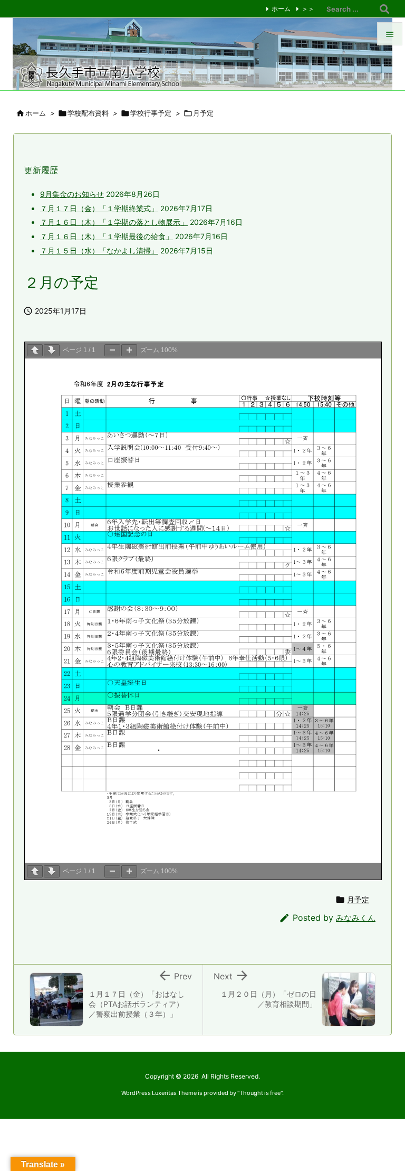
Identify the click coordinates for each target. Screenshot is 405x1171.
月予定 (358, 899)
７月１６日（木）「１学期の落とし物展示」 (114, 222)
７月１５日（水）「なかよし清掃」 (99, 250)
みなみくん (355, 918)
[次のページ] (52, 350)
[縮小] (112, 350)
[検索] (384, 9)
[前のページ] (35, 350)
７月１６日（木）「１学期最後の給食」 (106, 236)
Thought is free (260, 1093)
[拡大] (129, 350)
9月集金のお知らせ (72, 194)
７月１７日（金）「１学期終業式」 (99, 208)
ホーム (281, 9)
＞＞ (308, 9)
